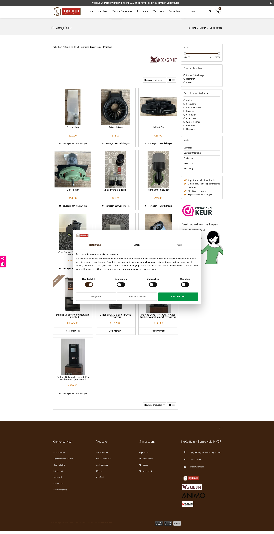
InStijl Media (107, 523)
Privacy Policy (59, 471)
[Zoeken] (210, 11)
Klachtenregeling (60, 490)
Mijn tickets (143, 465)
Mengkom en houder (158, 190)
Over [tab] (179, 245)
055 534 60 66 (195, 459)
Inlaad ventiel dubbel (115, 190)
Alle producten (102, 452)
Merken (203, 28)
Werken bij (58, 477)
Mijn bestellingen (146, 459)
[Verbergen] (271, 3)
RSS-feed (100, 477)
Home (90, 11)
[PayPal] (177, 523)
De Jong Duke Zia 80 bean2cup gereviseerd (115, 316)
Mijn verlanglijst (145, 471)
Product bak (73, 127)
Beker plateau (115, 127)
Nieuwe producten (103, 459)
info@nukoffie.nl (197, 467)
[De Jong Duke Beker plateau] (115, 107)
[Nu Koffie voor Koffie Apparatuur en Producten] (67, 11)
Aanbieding (174, 11)
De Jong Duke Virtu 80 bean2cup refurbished (72, 316)
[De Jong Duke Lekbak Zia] (158, 107)
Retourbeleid (59, 483)
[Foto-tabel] (170, 80)
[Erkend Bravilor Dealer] (201, 504)
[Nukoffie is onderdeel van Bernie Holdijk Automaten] (201, 478)
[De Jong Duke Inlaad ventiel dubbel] (115, 169)
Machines (102, 11)
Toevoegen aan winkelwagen (74, 143)
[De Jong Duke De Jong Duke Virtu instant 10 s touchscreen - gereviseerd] (73, 357)
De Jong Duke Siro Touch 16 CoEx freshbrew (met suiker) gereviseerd (158, 316)
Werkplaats (158, 11)
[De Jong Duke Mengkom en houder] (158, 169)
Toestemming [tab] (94, 245)
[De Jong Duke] (164, 59)
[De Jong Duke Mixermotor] (73, 169)
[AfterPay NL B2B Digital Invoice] (168, 523)
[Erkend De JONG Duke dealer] (201, 487)
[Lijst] (173, 80)
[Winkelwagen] (217, 11)
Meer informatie (73, 331)
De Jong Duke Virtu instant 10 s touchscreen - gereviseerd (73, 378)
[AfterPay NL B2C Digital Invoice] (159, 523)
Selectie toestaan (137, 296)
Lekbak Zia (158, 127)
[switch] (121, 284)
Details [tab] (137, 245)
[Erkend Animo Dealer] (201, 495)
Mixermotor (73, 190)
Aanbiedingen (102, 465)
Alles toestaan (178, 296)
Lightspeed (88, 523)
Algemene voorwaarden (63, 459)
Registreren (144, 452)
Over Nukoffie (59, 465)
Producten (142, 11)
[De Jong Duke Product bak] (73, 107)
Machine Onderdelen (122, 11)
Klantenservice (59, 452)
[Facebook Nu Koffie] (220, 428)
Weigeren (96, 296)
